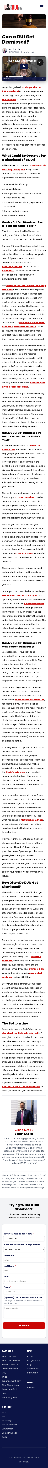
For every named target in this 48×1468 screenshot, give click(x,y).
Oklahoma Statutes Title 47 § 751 (20, 595)
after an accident (25, 497)
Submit (25, 1325)
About (30, 1356)
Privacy (31, 1387)
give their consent (34, 603)
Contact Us (33, 1368)
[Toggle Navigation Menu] (42, 7)
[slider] (24, 79)
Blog (29, 1364)
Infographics (33, 1360)
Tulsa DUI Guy (9, 1356)
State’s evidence (15, 772)
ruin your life (9, 99)
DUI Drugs (7, 1420)
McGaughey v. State (32, 819)
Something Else (9, 1432)
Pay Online (32, 1372)
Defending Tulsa (10, 1397)
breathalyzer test (12, 266)
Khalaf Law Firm (10, 1364)
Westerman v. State (25, 326)
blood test (8, 270)
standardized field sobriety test (20, 1033)
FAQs (4, 1437)
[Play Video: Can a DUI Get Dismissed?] (24, 66)
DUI (4, 1412)
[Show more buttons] (43, 79)
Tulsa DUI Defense (11, 1360)
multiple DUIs (36, 968)
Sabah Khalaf (14, 49)
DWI (4, 1416)
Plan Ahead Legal (10, 1385)
